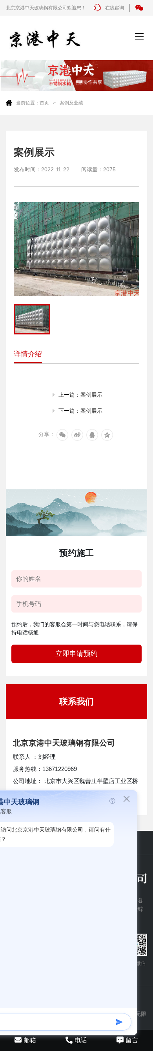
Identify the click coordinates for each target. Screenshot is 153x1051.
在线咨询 (114, 8)
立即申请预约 (76, 654)
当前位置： (28, 103)
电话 (81, 1040)
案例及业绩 (71, 103)
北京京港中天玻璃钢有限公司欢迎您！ (46, 8)
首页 (44, 103)
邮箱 (30, 1040)
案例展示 (91, 395)
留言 (132, 1040)
